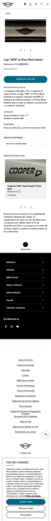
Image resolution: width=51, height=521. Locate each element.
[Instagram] (12, 326)
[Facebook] (6, 326)
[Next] (30, 50)
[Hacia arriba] (25, 244)
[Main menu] (47, 4)
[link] (25, 4)
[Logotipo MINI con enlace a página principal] (25, 446)
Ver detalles (11, 195)
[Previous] (21, 50)
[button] (30, 4)
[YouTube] (18, 326)
